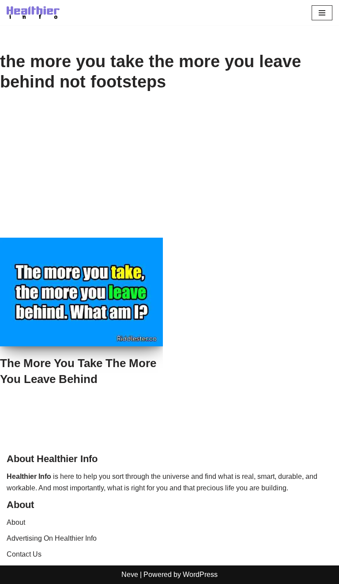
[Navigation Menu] (322, 12)
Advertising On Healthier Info (52, 538)
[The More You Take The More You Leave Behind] (81, 292)
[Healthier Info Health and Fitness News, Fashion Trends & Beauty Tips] (33, 12)
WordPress (200, 574)
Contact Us (24, 554)
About (16, 522)
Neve (129, 574)
